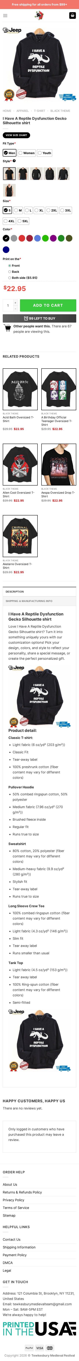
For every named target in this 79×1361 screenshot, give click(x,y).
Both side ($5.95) (24, 278)
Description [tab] (15, 591)
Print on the (12, 259)
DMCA (8, 1263)
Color (7, 229)
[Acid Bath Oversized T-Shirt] (20, 389)
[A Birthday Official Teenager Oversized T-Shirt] (59, 389)
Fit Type (9, 143)
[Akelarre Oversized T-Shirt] (20, 536)
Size (7, 201)
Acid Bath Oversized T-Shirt (18, 419)
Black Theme (60, 111)
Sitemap (9, 1215)
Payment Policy (15, 1255)
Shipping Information (19, 1247)
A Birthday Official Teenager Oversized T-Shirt (56, 421)
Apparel (23, 111)
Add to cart (48, 305)
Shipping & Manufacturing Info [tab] (29, 601)
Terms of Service (16, 1208)
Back (15, 271)
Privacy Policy (13, 1200)
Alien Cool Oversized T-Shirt (18, 494)
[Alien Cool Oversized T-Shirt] (20, 464)
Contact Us (11, 1239)
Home (7, 111)
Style (9, 161)
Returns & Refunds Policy (22, 1192)
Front (16, 265)
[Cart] (72, 15)
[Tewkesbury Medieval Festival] (39, 15)
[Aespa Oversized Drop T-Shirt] (59, 464)
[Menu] (5, 15)
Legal (7, 1270)
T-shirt (39, 111)
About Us (10, 1184)
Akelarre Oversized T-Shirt (17, 565)
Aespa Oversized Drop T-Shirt (58, 494)
